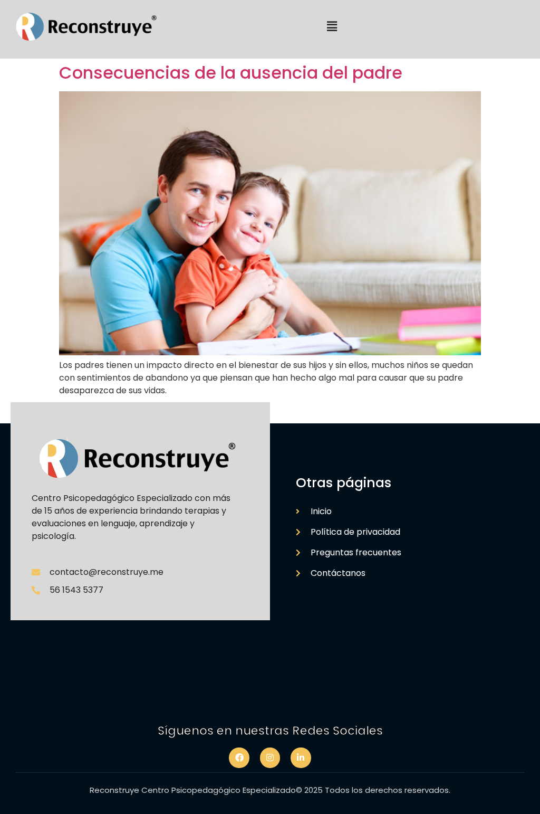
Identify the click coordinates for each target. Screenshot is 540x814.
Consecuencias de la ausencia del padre (230, 72)
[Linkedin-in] (301, 757)
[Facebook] (239, 757)
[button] (332, 26)
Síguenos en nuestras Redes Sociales (270, 730)
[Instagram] (270, 757)
